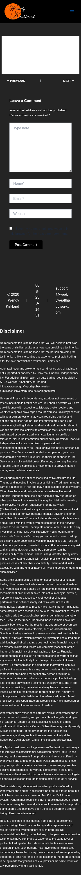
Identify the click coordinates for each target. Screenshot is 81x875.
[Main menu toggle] (72, 11)
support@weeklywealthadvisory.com (63, 300)
